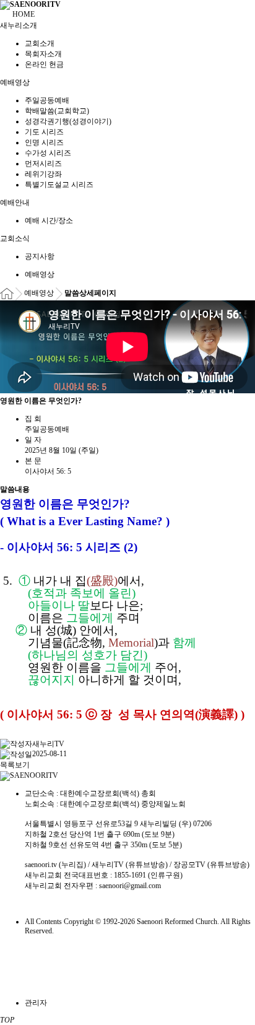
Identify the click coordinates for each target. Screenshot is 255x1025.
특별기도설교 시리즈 (59, 184)
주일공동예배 (47, 100)
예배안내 (16, 202)
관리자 (36, 1002)
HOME (23, 14)
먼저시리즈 (43, 163)
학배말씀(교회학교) (57, 111)
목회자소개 (43, 54)
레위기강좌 (43, 174)
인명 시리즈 (44, 142)
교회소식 (16, 238)
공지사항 (39, 256)
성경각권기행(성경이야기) (68, 121)
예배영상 (16, 82)
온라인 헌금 (44, 64)
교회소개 (39, 43)
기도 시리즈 (44, 132)
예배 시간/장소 (49, 220)
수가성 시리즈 (48, 153)
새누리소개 (19, 25)
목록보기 (15, 765)
